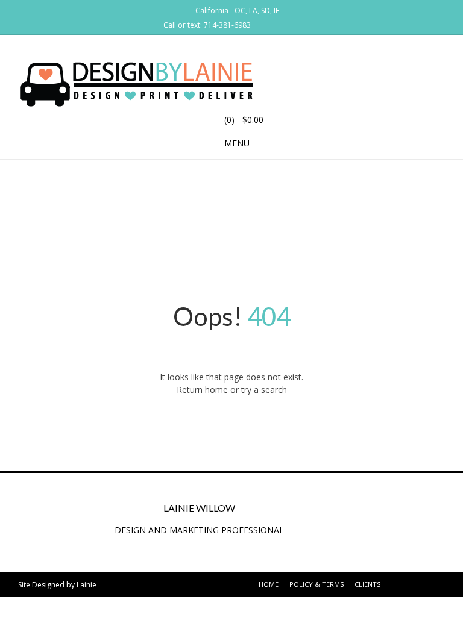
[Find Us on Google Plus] (278, 24)
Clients (367, 584)
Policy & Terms (316, 584)
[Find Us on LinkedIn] (307, 24)
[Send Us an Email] (264, 24)
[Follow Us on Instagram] (293, 24)
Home (269, 584)
